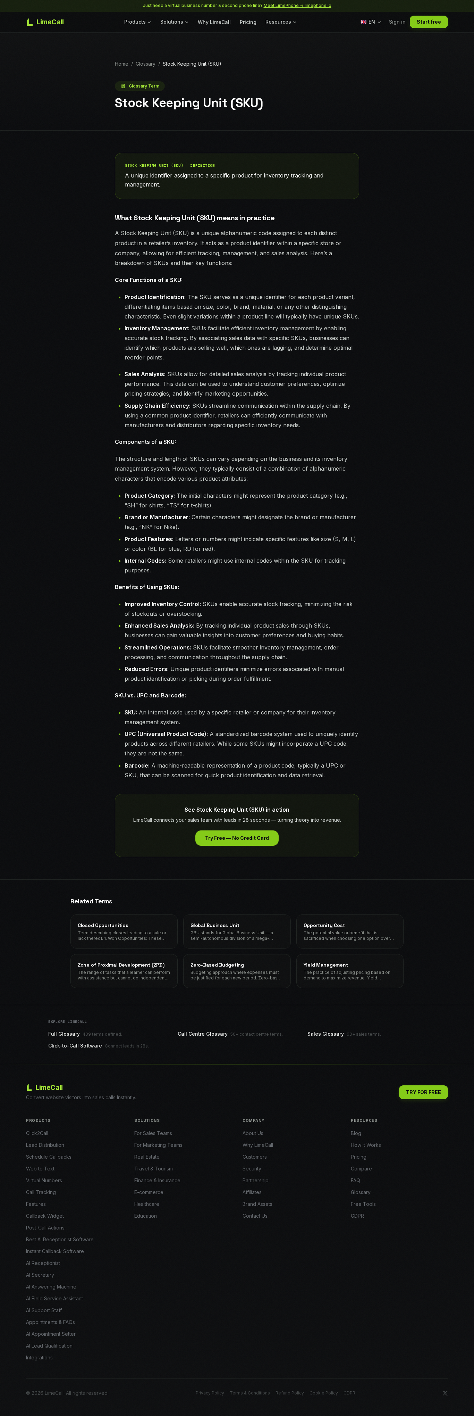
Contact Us (255, 1216)
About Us (253, 1133)
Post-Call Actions (45, 1228)
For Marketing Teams (158, 1145)
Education (145, 1216)
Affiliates (252, 1192)
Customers (255, 1157)
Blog (356, 1133)
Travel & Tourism (153, 1168)
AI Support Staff (44, 1310)
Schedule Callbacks (48, 1157)
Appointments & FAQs (50, 1322)
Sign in (397, 22)
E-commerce (148, 1192)
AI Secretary (40, 1275)
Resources (278, 22)
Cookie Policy (324, 1393)
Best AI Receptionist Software (60, 1239)
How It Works (366, 1145)
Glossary (145, 64)
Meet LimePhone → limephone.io (297, 5)
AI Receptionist (43, 1263)
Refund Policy (290, 1393)
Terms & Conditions (250, 1393)
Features (36, 1204)
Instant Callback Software (55, 1251)
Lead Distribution (45, 1145)
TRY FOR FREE (423, 1092)
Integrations (39, 1357)
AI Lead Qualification (49, 1346)
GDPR (357, 1216)
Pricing (248, 22)
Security (252, 1168)
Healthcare (146, 1204)
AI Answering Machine (51, 1287)
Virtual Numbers (44, 1180)
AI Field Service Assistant (54, 1298)
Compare (361, 1168)
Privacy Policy (210, 1393)
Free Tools (363, 1204)
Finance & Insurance (157, 1180)
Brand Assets (257, 1204)
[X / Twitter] (445, 1393)
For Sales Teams (153, 1133)
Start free (429, 22)
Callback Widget (45, 1216)
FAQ (355, 1180)
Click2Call (37, 1133)
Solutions (171, 22)
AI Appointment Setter (51, 1334)
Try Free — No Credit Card (237, 838)
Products (135, 22)
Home (121, 64)
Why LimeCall (214, 22)
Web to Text (40, 1168)
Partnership (256, 1180)
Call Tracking (41, 1192)
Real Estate (147, 1157)
